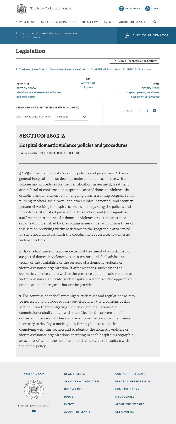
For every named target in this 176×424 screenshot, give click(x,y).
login (154, 9)
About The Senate (132, 22)
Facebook (140, 110)
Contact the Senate (130, 374)
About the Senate (77, 412)
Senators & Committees (58, 22)
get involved (133, 9)
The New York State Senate (51, 8)
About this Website (129, 404)
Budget (69, 397)
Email (154, 110)
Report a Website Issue (132, 381)
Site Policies (124, 397)
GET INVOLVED (125, 412)
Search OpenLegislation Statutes (137, 61)
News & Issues (26, 22)
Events (109, 22)
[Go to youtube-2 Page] (33, 411)
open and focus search (155, 22)
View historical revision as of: (34, 117)
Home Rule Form (127, 389)
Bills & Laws (90, 22)
